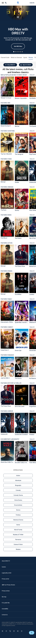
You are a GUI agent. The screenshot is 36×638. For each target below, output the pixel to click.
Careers (4, 567)
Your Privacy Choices (9, 585)
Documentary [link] (18, 505)
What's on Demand (16, 57)
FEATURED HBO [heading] (5, 103)
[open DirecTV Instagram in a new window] (14, 631)
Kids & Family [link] (18, 530)
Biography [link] (18, 485)
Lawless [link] (31, 294)
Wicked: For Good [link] (6, 98)
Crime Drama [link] (18, 500)
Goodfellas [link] (18, 294)
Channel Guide (5, 57)
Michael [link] (3, 182)
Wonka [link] (17, 210)
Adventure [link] (18, 480)
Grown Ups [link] (18, 350)
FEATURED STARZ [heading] (6, 159)
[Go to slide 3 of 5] (18, 51)
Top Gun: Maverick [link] (6, 154)
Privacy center (5, 579)
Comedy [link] (18, 490)
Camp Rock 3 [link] (5, 350)
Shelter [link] (17, 182)
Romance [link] (18, 539)
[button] (3, 3)
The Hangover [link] (19, 154)
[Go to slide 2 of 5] (15, 51)
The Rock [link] (3, 210)
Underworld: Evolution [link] (21, 434)
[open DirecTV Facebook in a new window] (6, 631)
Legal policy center (6, 573)
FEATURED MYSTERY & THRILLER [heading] (11, 383)
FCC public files (6, 603)
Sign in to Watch (27, 65)
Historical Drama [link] (18, 520)
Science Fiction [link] (18, 544)
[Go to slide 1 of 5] (13, 51)
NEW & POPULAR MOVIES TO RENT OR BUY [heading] (14, 75)
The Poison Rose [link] (20, 266)
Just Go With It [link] (5, 378)
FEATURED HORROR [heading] (7, 411)
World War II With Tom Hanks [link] (9, 462)
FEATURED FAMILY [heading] (6, 299)
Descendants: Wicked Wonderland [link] (11, 322)
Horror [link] (18, 525)
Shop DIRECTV (11, 65)
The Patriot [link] (18, 238)
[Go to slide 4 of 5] (20, 51)
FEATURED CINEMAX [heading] (7, 187)
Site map (4, 597)
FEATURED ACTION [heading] (6, 243)
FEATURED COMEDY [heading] (7, 327)
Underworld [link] (32, 182)
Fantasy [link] (18, 515)
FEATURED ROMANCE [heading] (7, 355)
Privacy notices (6, 591)
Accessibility (5, 609)
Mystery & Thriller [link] (18, 535)
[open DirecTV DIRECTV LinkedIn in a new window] (2, 631)
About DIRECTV (6, 561)
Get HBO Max (18, 46)
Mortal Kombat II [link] (6, 126)
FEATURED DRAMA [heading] (6, 271)
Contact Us (5, 614)
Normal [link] (17, 126)
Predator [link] (31, 434)
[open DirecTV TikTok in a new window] (21, 631)
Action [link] (18, 475)
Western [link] (18, 549)
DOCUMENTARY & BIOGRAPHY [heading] (10, 439)
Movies (31, 57)
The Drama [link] (18, 378)
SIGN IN (32, 3)
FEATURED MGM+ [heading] (6, 215)
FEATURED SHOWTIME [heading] (8, 131)
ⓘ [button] (30, 40)
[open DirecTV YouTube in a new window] (18, 631)
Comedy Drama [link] (18, 495)
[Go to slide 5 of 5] (22, 51)
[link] (7, 87)
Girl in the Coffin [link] (19, 406)
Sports (25, 57)
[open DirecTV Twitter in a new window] (10, 631)
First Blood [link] (4, 238)
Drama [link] (18, 510)
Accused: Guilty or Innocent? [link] (23, 462)
